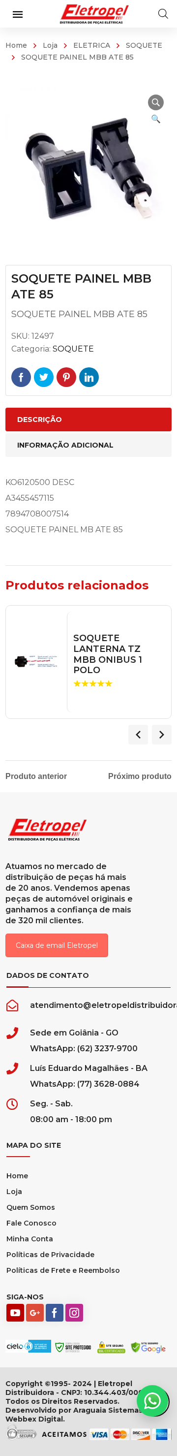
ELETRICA (91, 45)
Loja (50, 45)
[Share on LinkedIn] (89, 377)
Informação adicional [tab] (65, 445)
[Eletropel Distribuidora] (94, 13)
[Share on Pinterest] (66, 377)
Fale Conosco (31, 1223)
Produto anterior (36, 776)
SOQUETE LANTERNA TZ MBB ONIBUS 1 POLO (107, 654)
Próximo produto (140, 776)
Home (16, 45)
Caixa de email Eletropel (57, 945)
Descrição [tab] (39, 419)
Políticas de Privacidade (50, 1254)
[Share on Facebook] (21, 377)
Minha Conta (29, 1238)
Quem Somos (30, 1207)
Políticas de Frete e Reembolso (63, 1270)
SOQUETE (144, 45)
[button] (156, 102)
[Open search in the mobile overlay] (163, 14)
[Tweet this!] (44, 377)
